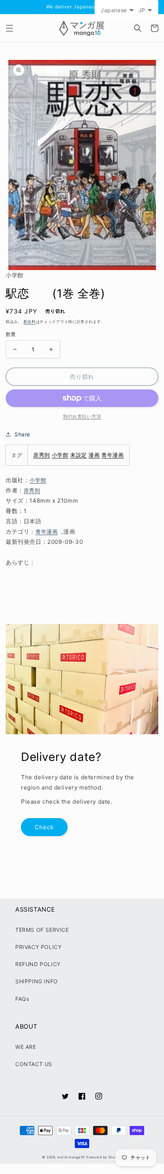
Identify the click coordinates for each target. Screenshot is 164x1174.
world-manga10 (71, 1157)
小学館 (60, 455)
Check (44, 827)
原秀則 (41, 455)
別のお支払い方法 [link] (82, 416)
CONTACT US (33, 1064)
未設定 (78, 455)
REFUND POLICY (38, 964)
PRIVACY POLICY (38, 947)
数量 (11, 334)
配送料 (30, 321)
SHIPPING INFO (36, 981)
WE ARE (25, 1047)
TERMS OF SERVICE (42, 929)
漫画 (94, 455)
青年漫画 (112, 455)
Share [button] (22, 434)
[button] (9, 28)
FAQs (22, 998)
